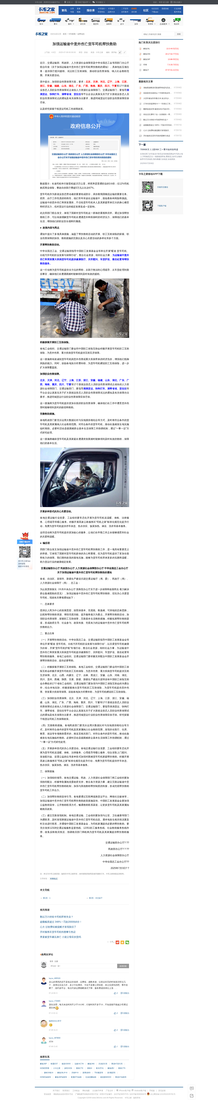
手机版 (152, 1091)
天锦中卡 (75, 1073)
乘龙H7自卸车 (120, 1077)
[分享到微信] (127, 942)
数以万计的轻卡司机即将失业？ (56, 917)
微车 (70, 24)
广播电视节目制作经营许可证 (86, 1094)
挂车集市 (124, 12)
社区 (146, 10)
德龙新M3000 (105, 1077)
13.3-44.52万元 (172, 49)
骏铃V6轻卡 (48, 1073)
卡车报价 (101, 9)
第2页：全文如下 (95, 898)
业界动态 (81, 34)
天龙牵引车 (102, 1064)
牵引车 (83, 24)
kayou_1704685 (54, 1001)
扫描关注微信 (162, 187)
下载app (155, 12)
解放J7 (146, 70)
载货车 (96, 24)
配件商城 (177, 12)
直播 (78, 9)
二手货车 (124, 9)
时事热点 (53, 879)
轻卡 (41, 24)
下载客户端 (161, 206)
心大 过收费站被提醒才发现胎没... (156, 130)
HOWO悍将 (44, 1068)
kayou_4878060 (54, 1038)
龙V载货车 (111, 1073)
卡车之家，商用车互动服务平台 (47, 2)
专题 (72, 12)
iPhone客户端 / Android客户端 (132, 1091)
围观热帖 (165, 9)
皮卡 (122, 24)
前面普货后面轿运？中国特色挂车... (157, 93)
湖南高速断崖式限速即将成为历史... (157, 88)
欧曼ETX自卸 (76, 1077)
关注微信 (99, 2)
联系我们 (66, 1091)
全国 (68, 2)
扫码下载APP (83, 2)
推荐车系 (45, 1057)
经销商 (134, 9)
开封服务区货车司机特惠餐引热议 (58, 932)
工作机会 (76, 1091)
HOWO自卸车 (45, 1077)
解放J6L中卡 (62, 1073)
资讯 (64, 10)
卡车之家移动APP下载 (151, 174)
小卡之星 (56, 1068)
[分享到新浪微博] (117, 942)
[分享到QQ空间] (122, 942)
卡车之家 (47, 10)
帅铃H (89, 1068)
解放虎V (111, 1068)
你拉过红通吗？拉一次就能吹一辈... (157, 114)
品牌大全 (111, 12)
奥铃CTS (121, 1068)
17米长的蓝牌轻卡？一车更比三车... (157, 104)
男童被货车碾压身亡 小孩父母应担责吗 (60, 937)
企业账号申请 (97, 1091)
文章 (72, 9)
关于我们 (56, 1091)
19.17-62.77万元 (172, 54)
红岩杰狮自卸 (91, 1077)
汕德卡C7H (79, 1064)
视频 (78, 12)
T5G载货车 (98, 1073)
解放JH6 (91, 1064)
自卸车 (109, 24)
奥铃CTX (79, 1068)
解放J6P (43, 1064)
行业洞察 (177, 9)
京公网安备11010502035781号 (162, 1094)
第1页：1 (46, 898)
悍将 (145, 65)
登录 (161, 2)
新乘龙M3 (86, 1073)
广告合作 (109, 1091)
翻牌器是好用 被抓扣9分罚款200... (157, 109)
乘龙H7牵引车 (117, 1064)
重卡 (55, 24)
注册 (167, 2)
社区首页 (155, 9)
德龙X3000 (66, 1064)
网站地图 (86, 1091)
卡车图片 (111, 9)
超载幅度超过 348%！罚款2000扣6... (158, 125)
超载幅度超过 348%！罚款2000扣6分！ (61, 922)
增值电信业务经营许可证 (63, 1094)
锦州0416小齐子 (55, 1021)
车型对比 (101, 12)
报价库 (91, 10)
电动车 (176, 24)
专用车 (150, 24)
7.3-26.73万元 (173, 65)
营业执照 (47, 1094)
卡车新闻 (71, 34)
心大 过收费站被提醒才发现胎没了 (58, 927)
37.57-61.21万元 (172, 70)
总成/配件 (163, 24)
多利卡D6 (68, 1068)
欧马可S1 (100, 1068)
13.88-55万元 (173, 59)
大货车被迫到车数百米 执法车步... (156, 98)
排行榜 (134, 12)
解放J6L (146, 49)
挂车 (136, 24)
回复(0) (125, 993)
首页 (64, 34)
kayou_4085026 (54, 978)
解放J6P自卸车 (61, 1077)
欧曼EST (54, 1064)
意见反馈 (162, 1091)
